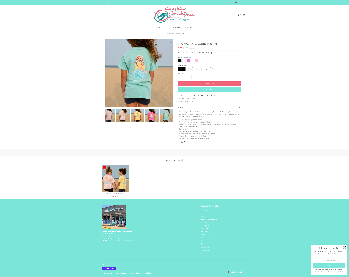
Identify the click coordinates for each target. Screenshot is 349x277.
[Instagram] (108, 2)
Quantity (181, 73)
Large (205, 69)
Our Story (177, 28)
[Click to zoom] (170, 42)
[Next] (113, 42)
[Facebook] (106, 2)
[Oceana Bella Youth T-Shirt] (115, 178)
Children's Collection (208, 238)
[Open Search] (238, 15)
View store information (186, 101)
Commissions (205, 225)
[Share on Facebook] (179, 142)
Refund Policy (205, 247)
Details (180, 108)
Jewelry (203, 216)
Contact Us (189, 28)
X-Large (213, 69)
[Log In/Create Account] (241, 15)
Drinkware (204, 228)
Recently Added (206, 210)
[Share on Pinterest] (185, 142)
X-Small (182, 69)
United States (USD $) (236, 272)
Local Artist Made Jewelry (209, 219)
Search (203, 244)
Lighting (203, 235)
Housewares (205, 231)
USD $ (239, 2)
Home (158, 28)
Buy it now (209, 90)
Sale (202, 241)
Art (202, 213)
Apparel (204, 222)
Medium (197, 69)
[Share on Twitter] (182, 142)
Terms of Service (206, 250)
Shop (166, 28)
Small (189, 69)
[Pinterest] (111, 2)
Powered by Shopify (148, 273)
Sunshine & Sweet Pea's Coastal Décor (128, 273)
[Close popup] (345, 247)
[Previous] (108, 42)
